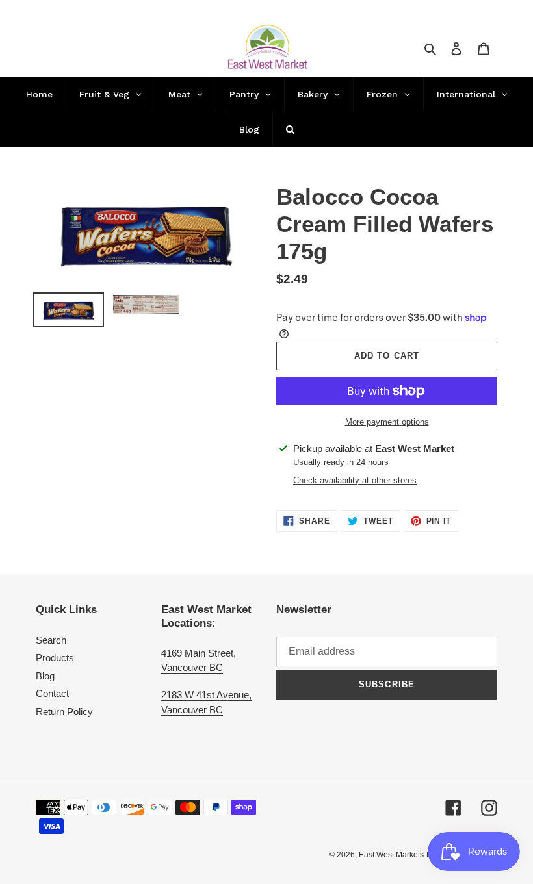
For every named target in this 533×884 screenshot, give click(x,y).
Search (51, 640)
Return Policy (64, 711)
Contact (52, 693)
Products (55, 657)
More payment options (387, 422)
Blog (45, 675)
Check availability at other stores (355, 480)
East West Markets (391, 854)
